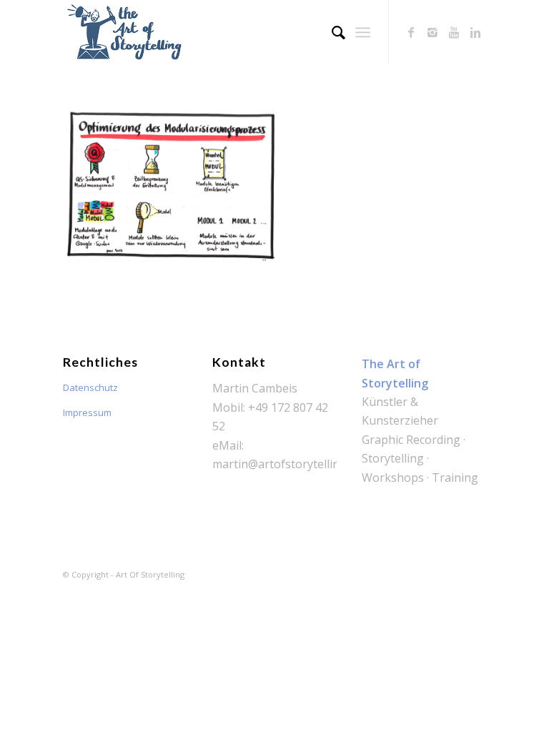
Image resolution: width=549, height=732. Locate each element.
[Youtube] (454, 32)
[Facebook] (411, 32)
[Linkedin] (475, 32)
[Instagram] (432, 32)
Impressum (87, 412)
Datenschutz (90, 387)
